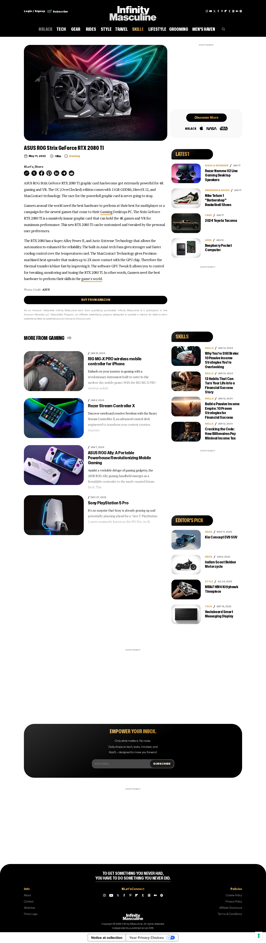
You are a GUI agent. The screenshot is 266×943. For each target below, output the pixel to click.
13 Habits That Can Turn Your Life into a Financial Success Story (220, 385)
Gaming (106, 211)
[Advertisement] (206, 76)
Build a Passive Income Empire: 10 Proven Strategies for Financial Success (222, 410)
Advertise (29, 908)
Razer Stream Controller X (111, 406)
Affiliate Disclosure (230, 908)
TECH (208, 606)
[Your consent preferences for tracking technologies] (259, 936)
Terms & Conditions (230, 914)
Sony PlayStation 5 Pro (108, 503)
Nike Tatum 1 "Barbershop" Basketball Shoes (218, 200)
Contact (28, 901)
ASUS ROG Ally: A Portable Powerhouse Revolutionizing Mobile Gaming (119, 458)
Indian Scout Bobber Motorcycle (220, 564)
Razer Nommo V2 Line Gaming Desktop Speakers (221, 175)
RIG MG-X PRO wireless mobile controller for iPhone (114, 361)
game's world (91, 278)
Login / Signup (34, 11)
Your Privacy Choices (146, 938)
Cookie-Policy (234, 895)
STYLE (209, 581)
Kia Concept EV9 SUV (221, 537)
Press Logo (30, 914)
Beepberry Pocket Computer (218, 248)
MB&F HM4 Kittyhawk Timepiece (221, 589)
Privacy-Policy (233, 901)
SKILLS (209, 348)
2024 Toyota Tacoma (221, 220)
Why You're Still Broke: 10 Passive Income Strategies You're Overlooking (222, 360)
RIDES (208, 532)
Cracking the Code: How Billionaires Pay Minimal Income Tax (220, 433)
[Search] (223, 30)
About (27, 895)
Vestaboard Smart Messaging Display (219, 614)
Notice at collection (106, 938)
